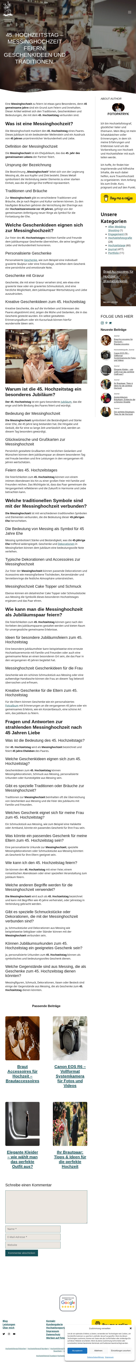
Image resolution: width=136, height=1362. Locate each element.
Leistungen (9, 1324)
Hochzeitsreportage (57, 1327)
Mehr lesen (110, 302)
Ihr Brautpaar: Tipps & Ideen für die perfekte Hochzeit (123, 385)
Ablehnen (98, 1350)
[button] (130, 1328)
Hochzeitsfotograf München (15, 1348)
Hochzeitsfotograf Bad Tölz (60, 1348)
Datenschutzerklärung (95, 1357)
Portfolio (113, 253)
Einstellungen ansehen (121, 1350)
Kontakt (50, 1321)
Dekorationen (66, 544)
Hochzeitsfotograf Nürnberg (38, 1348)
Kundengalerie (54, 1324)
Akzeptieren (77, 1350)
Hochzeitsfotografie (120, 238)
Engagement (116, 234)
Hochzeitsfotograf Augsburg (46, 1356)
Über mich (8, 1327)
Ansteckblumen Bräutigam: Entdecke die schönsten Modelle (124, 399)
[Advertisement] (102, 47)
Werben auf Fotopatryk (59, 1337)
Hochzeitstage (116, 245)
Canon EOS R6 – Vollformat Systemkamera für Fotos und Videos (70, 1076)
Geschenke (30, 260)
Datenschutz (53, 1334)
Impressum (109, 1357)
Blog (5, 1321)
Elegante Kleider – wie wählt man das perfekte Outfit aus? (124, 371)
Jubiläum (66, 402)
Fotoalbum (11, 705)
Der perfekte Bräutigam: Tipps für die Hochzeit (124, 413)
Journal (112, 249)
